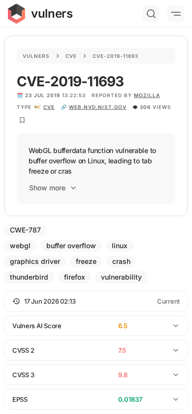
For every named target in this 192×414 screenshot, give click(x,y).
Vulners (36, 56)
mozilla (147, 95)
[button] (96, 301)
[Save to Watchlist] (22, 120)
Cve (71, 56)
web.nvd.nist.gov (98, 107)
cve (49, 107)
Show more (47, 187)
